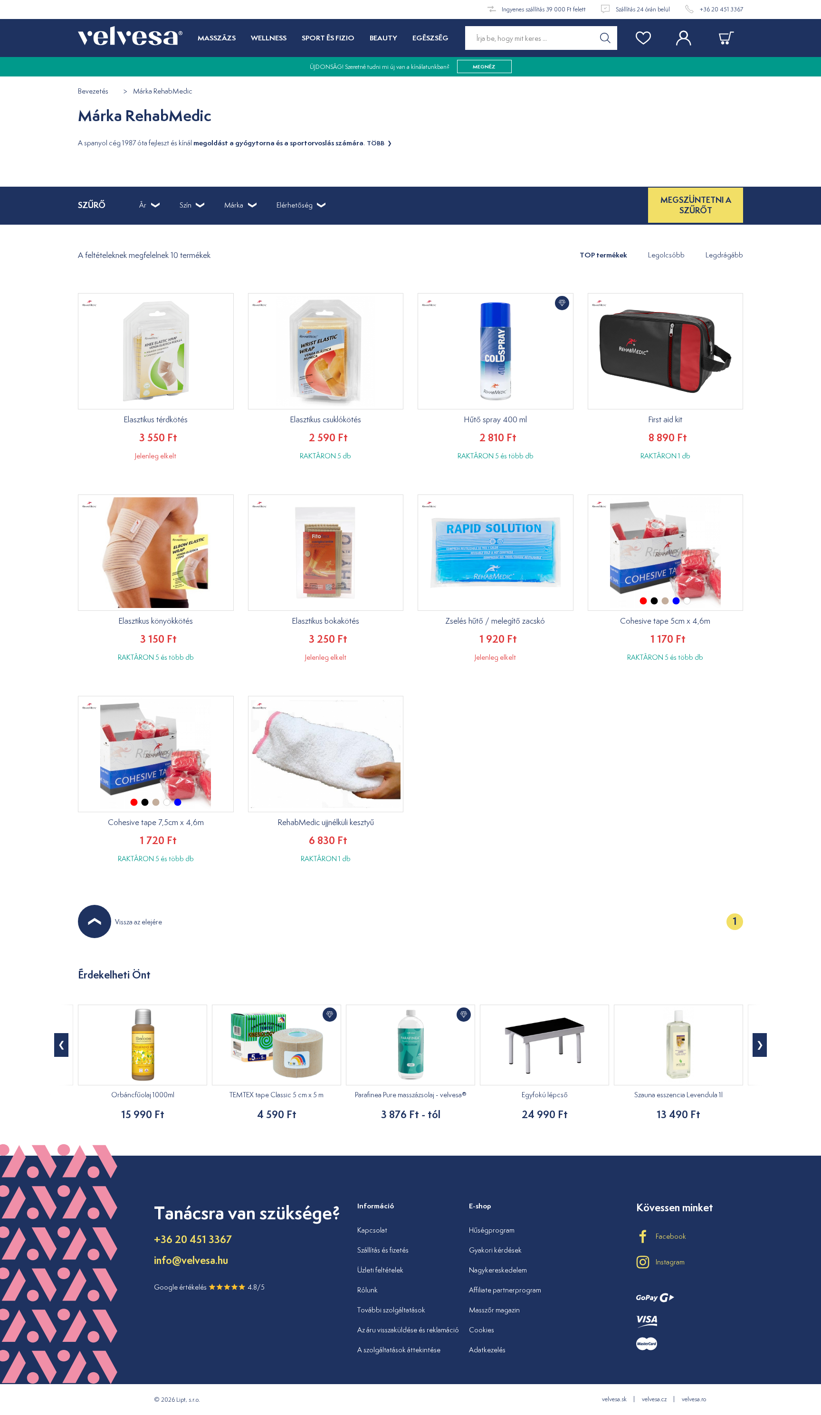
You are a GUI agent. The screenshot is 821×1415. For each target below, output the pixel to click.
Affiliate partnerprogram (505, 1289)
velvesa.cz (654, 1399)
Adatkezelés (487, 1349)
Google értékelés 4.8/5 (209, 1287)
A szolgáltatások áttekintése (398, 1349)
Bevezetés (93, 91)
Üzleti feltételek (380, 1269)
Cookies (481, 1329)
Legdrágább (724, 254)
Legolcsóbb (666, 254)
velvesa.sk (614, 1399)
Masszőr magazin (494, 1309)
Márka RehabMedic (162, 91)
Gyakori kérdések (495, 1249)
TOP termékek (603, 255)
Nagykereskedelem (498, 1269)
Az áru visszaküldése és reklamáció (408, 1329)
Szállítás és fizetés (383, 1249)
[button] (760, 1045)
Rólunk (367, 1289)
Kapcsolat (372, 1230)
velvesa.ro (694, 1399)
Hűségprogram (492, 1230)
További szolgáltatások (391, 1309)
